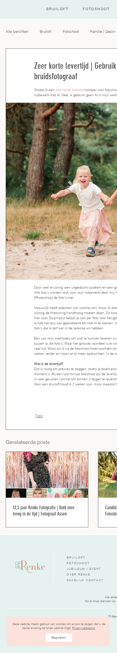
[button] (59, 637)
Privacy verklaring (83, 628)
